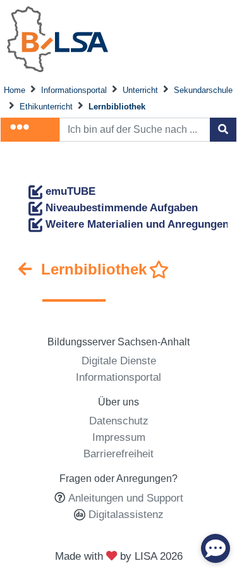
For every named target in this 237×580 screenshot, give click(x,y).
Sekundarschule (203, 90)
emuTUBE (68, 191)
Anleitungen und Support (125, 497)
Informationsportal (74, 90)
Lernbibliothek (116, 106)
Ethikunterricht (46, 106)
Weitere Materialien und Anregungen (135, 224)
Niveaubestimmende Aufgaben (120, 207)
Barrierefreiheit (118, 453)
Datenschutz (119, 420)
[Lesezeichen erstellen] (159, 270)
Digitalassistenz (124, 514)
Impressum (118, 437)
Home (14, 90)
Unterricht (140, 90)
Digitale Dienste (119, 360)
